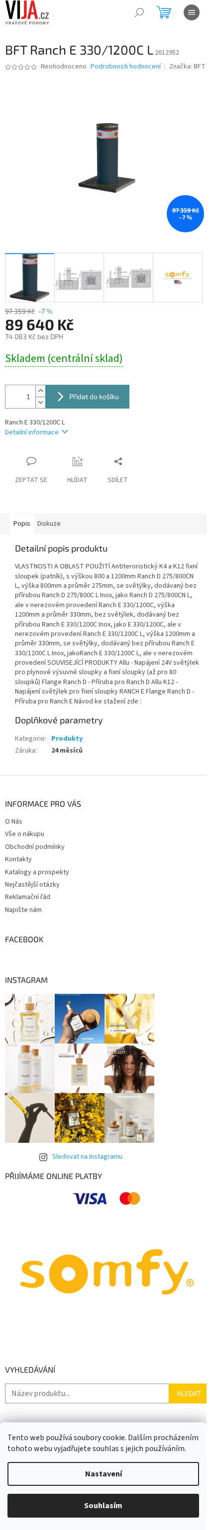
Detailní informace (32, 432)
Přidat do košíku (94, 396)
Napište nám (23, 910)
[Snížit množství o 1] (40, 402)
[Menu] (192, 12)
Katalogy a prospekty (37, 872)
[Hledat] (139, 12)
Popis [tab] (21, 524)
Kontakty (18, 859)
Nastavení (103, 1473)
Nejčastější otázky (32, 885)
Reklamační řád (27, 897)
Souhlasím (103, 1505)
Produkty (67, 739)
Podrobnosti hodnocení (126, 66)
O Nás (13, 822)
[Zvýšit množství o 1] (40, 391)
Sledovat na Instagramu (87, 1157)
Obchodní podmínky (35, 847)
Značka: (187, 66)
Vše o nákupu (24, 834)
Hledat (189, 1393)
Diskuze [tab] (49, 524)
